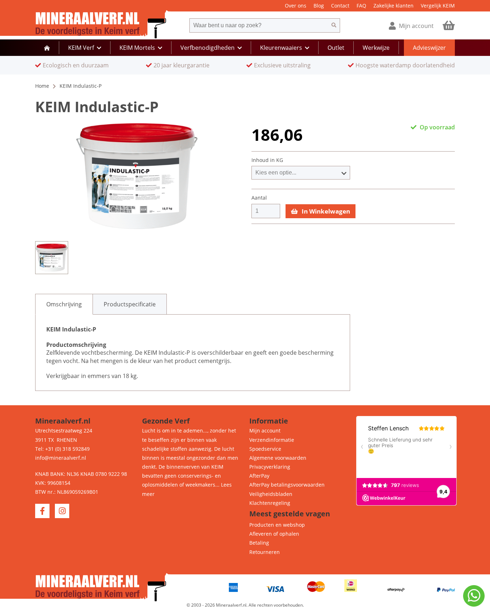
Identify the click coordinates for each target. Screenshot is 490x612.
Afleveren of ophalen (274, 533)
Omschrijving (64, 304)
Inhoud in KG (267, 160)
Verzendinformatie (271, 439)
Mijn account (265, 430)
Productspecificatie (130, 304)
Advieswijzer (429, 48)
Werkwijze (376, 48)
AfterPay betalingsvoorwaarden (287, 484)
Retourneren (264, 552)
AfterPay (259, 475)
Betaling (259, 542)
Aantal (259, 198)
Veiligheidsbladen (270, 494)
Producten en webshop (277, 524)
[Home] (47, 47)
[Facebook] (42, 511)
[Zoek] (334, 25)
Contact (340, 5)
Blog (319, 5)
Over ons (295, 5)
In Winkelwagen (325, 211)
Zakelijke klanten (393, 5)
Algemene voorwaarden (277, 457)
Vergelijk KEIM (438, 5)
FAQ (361, 5)
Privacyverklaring (269, 466)
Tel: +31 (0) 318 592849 (62, 448)
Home (42, 85)
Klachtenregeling (269, 502)
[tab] (64, 304)
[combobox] (258, 25)
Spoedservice (265, 448)
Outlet (336, 48)
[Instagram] (62, 511)
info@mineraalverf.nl (60, 457)
